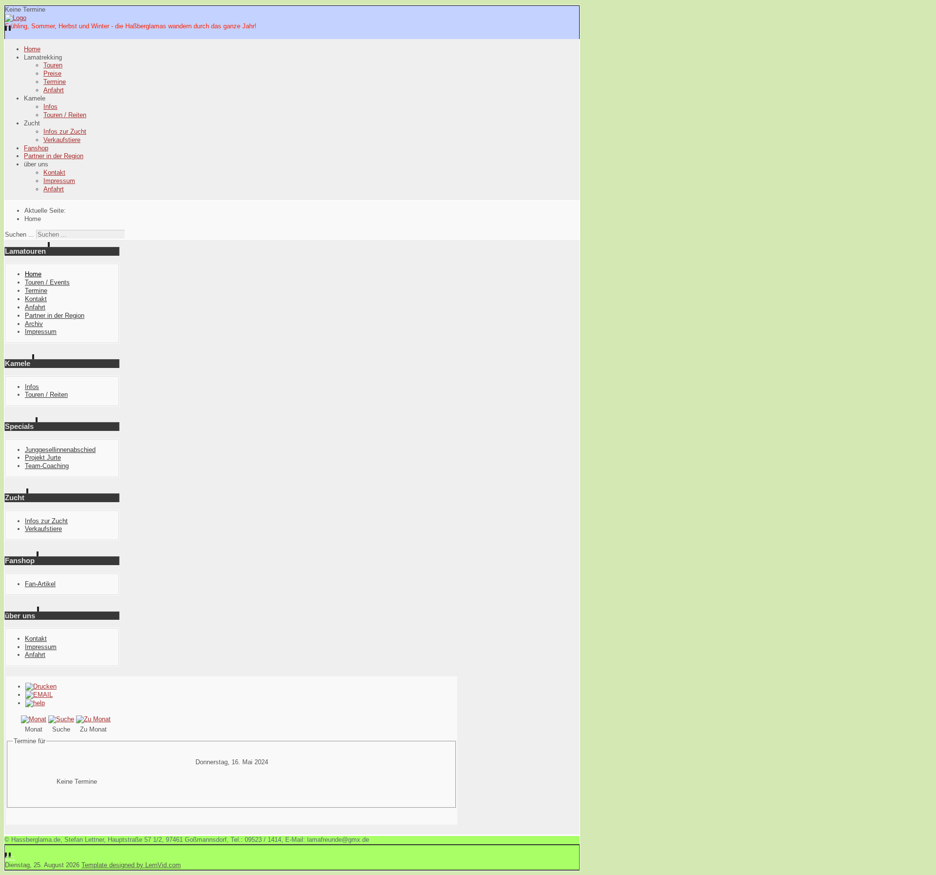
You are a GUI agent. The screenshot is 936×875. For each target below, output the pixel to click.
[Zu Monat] (93, 719)
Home (32, 49)
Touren (52, 65)
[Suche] (61, 719)
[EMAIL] (39, 694)
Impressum (59, 180)
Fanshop (36, 148)
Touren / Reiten (64, 115)
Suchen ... (19, 234)
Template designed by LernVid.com (131, 865)
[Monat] (33, 719)
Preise (52, 73)
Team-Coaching (47, 465)
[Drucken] (41, 686)
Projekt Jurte (43, 457)
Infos (50, 106)
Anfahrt (53, 90)
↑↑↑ (10, 857)
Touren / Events (47, 282)
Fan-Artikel (40, 584)
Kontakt (54, 172)
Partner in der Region (53, 156)
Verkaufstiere (61, 139)
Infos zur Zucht (64, 131)
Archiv (34, 323)
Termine (54, 81)
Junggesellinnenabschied (60, 449)
